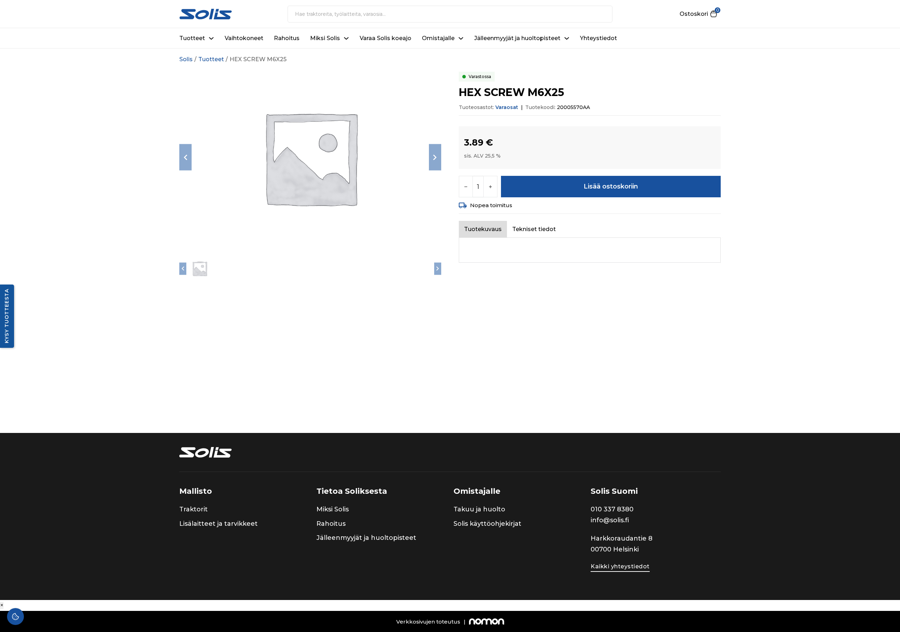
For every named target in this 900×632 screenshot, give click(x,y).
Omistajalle (438, 38)
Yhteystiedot (598, 38)
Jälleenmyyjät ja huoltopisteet (517, 38)
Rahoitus (287, 38)
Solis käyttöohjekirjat (487, 524)
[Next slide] (435, 157)
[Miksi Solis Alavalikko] (346, 38)
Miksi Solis (325, 38)
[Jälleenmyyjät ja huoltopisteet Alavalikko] (567, 38)
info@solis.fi (610, 520)
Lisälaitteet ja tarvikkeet (218, 524)
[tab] (483, 229)
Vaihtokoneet (244, 38)
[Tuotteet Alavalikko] (211, 38)
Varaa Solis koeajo (385, 38)
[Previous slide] (185, 157)
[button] (698, 14)
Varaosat (506, 107)
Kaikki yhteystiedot (620, 566)
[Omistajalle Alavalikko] (461, 38)
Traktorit (193, 509)
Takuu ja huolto (479, 509)
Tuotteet (192, 38)
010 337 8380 (612, 509)
